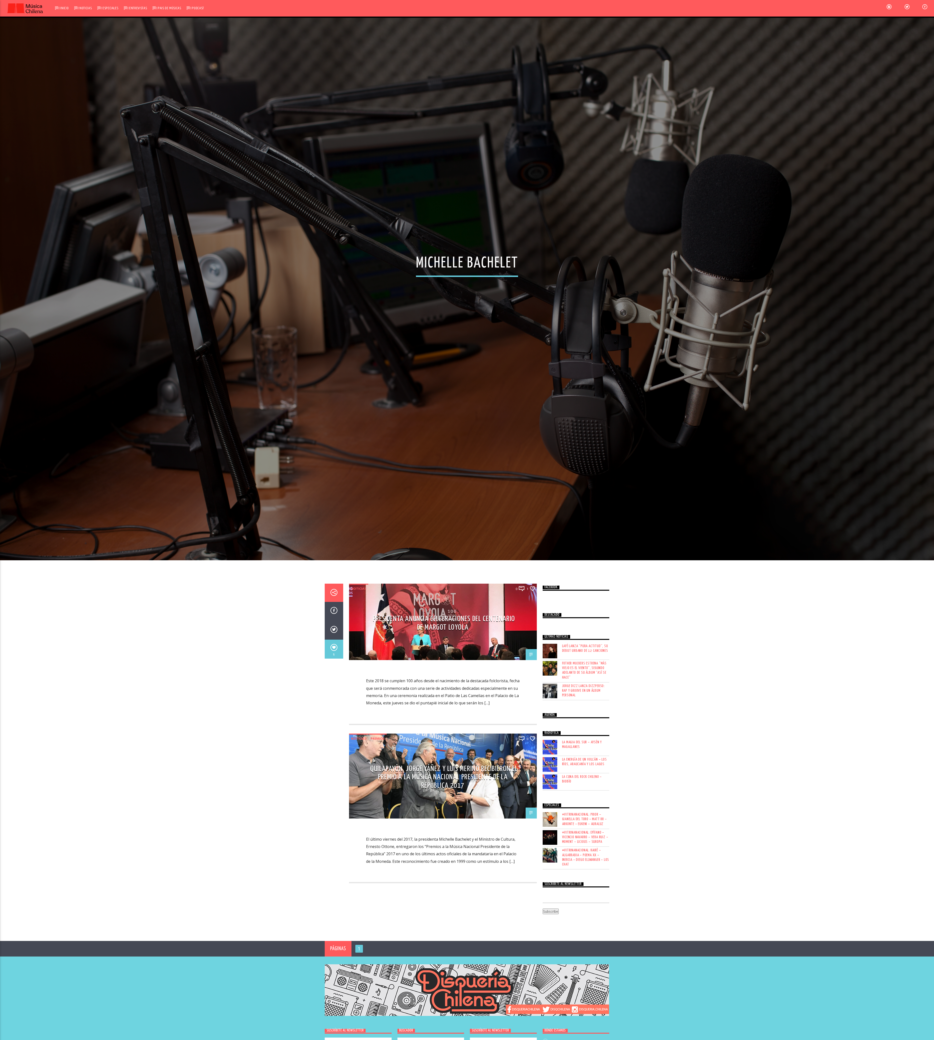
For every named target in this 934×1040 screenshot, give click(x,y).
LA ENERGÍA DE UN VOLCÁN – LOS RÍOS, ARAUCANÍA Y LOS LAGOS (584, 791)
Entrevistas (138, 8)
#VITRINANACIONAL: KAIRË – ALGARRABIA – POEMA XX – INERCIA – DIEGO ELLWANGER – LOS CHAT (585, 886)
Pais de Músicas (169, 8)
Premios (378, 767)
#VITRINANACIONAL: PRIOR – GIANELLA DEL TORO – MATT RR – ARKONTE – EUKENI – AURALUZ (584, 848)
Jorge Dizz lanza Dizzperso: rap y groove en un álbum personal (583, 719)
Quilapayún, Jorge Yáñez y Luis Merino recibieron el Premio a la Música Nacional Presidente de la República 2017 (444, 806)
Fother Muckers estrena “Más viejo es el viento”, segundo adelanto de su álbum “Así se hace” (584, 700)
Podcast (198, 8)
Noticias (86, 8)
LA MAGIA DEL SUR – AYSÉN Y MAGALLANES (582, 774)
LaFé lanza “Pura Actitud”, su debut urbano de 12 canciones (585, 677)
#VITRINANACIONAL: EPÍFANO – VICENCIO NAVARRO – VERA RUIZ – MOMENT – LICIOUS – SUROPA (585, 866)
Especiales (110, 8)
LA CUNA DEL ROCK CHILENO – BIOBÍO (582, 808)
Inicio (64, 8)
